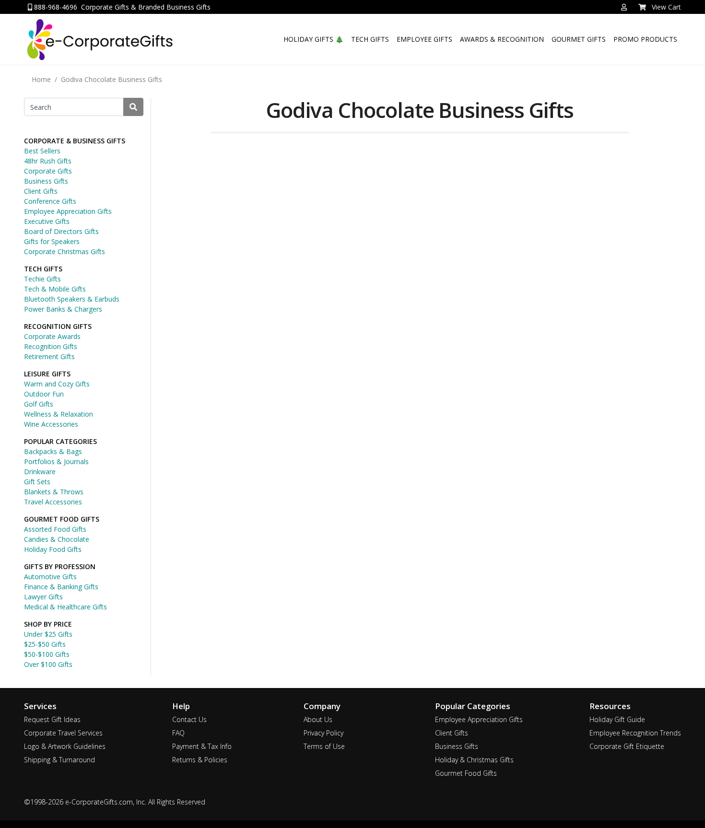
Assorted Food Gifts (55, 529)
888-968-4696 (54, 7)
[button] (624, 7)
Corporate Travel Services (63, 732)
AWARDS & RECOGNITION (502, 39)
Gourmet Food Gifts (466, 773)
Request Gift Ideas (52, 719)
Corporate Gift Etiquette (626, 746)
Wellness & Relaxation (58, 414)
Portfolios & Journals (56, 461)
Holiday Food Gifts (53, 549)
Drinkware (40, 471)
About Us (318, 719)
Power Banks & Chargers (63, 309)
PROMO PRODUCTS (645, 39)
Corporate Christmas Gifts (64, 251)
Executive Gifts (47, 221)
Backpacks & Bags (53, 451)
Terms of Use (324, 746)
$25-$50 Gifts (45, 644)
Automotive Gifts (50, 576)
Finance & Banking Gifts (61, 586)
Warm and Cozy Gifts (57, 383)
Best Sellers (42, 150)
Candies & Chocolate (56, 539)
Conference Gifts (50, 201)
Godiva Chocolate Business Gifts (111, 79)
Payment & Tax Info (202, 746)
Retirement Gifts (49, 356)
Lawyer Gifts (43, 596)
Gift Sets (37, 481)
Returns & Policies (199, 759)
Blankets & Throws (53, 491)
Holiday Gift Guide (617, 719)
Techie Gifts (42, 278)
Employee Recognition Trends (635, 732)
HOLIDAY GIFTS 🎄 (313, 39)
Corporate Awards (52, 336)
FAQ (178, 732)
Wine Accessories (51, 424)
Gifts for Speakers (52, 241)
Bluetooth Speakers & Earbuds (71, 298)
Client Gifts (41, 191)
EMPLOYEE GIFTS (424, 39)
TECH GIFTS (370, 39)
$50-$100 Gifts (47, 654)
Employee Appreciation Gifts (68, 211)
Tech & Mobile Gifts (55, 288)
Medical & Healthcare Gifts (65, 606)
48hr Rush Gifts (47, 160)
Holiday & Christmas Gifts (474, 759)
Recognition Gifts (50, 346)
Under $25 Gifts (48, 634)
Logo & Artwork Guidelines (65, 746)
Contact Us (189, 719)
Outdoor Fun (44, 393)
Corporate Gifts (48, 170)
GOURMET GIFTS (579, 39)
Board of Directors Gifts (61, 231)
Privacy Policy (323, 732)
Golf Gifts (38, 403)
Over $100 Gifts (48, 664)
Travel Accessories (53, 501)
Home (41, 79)
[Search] (133, 107)
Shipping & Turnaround (59, 759)
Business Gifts (46, 181)
